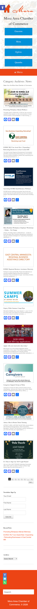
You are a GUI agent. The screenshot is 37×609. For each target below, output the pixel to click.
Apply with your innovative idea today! (15, 346)
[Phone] (5, 582)
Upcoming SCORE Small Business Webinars (17, 189)
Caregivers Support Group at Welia (14, 385)
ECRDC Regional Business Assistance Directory (18, 269)
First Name (7, 503)
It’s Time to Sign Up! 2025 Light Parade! (16, 462)
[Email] (5, 579)
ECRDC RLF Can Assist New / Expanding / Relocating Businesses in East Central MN (18, 537)
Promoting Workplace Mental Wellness (15, 110)
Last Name (7, 509)
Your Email (7, 496)
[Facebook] (5, 575)
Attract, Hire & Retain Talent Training (15, 422)
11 (31, 479)
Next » (31, 482)
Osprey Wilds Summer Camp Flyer (14, 308)
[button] (2, 7)
